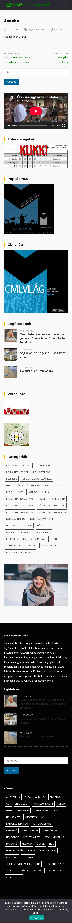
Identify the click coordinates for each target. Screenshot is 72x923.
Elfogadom (37, 918)
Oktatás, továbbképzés (19, 532)
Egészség (11, 478)
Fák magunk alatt (43, 803)
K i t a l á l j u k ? (14, 492)
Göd (55, 810)
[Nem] (67, 910)
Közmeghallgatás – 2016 (52, 512)
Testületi (11, 870)
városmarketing (55, 870)
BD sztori (55, 797)
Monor (41, 843)
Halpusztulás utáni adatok (37, 371)
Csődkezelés (43, 465)
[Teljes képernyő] (63, 125)
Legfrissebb (12, 525)
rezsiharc (11, 857)
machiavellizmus (54, 837)
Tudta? (55, 538)
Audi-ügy (40, 797)
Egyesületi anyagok (17, 472)
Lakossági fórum (16, 518)
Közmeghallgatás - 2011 (51, 498)
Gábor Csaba (41, 810)
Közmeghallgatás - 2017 (51, 505)
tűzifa (24, 870)
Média (40, 525)
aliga (28, 797)
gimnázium (23, 810)
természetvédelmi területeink (23, 863)
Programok (44, 532)
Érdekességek (49, 545)
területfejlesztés (54, 863)
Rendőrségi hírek (16, 538)
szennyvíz (27, 857)
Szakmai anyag (38, 538)
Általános (30, 545)
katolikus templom (17, 823)
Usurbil (37, 870)
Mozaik (28, 525)
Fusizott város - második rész (23, 485)
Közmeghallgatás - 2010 (19, 498)
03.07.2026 (28, 349)
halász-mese (13, 817)
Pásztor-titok (48, 850)
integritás (31, 817)
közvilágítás (50, 830)
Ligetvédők (12, 837)
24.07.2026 (28, 330)
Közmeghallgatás (38, 492)
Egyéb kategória (37, 29)
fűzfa (9, 810)
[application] (36, 111)
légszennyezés (31, 837)
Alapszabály (13, 797)
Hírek (48, 485)
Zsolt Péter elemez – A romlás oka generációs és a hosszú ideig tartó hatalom (42, 338)
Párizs (31, 850)
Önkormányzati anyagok (20, 552)
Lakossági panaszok (42, 518)
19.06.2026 (28, 367)
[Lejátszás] (8, 125)
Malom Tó (11, 843)
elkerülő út (21, 803)
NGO (51, 843)
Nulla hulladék (14, 850)
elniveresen (60, 29)
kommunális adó (42, 823)
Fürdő (61, 803)
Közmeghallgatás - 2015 (19, 505)
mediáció (27, 843)
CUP (8, 803)
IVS (43, 817)
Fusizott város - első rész (37, 478)
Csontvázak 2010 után (18, 465)
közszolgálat (30, 830)
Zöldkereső (13, 545)
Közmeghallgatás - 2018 (19, 512)
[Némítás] (58, 125)
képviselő (11, 830)
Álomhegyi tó (13, 877)
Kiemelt (60, 485)
